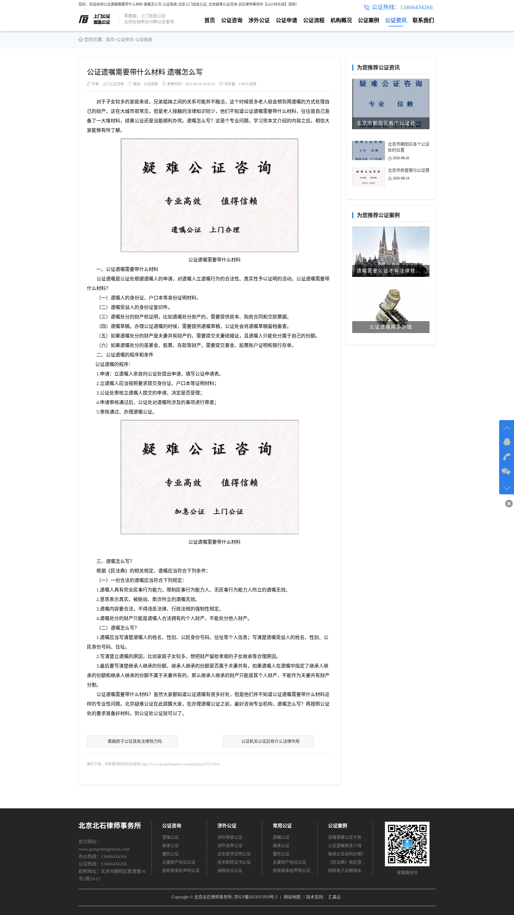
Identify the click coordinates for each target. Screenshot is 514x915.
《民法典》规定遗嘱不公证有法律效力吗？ (347, 862)
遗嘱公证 (170, 837)
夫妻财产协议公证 (178, 862)
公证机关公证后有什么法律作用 (270, 741)
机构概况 (341, 20)
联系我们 (423, 20)
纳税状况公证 (229, 870)
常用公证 (282, 825)
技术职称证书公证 (234, 862)
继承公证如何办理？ (347, 854)
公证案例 (368, 20)
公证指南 (144, 39)
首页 (209, 20)
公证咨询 (231, 20)
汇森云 (334, 897)
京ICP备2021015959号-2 (256, 897)
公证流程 (314, 20)
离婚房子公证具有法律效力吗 (135, 741)
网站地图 (292, 897)
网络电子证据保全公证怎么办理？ (347, 870)
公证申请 (286, 20)
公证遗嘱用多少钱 (344, 845)
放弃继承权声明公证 (181, 870)
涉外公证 (259, 20)
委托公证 (170, 854)
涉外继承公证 (229, 837)
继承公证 (170, 845)
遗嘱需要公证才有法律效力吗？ (347, 837)
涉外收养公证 (229, 845)
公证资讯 (396, 20)
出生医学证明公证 (234, 854)
